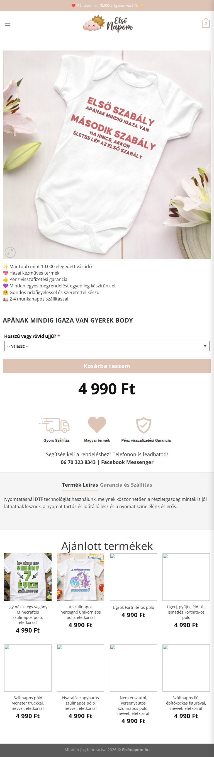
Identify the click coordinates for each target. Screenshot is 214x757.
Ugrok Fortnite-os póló (133, 607)
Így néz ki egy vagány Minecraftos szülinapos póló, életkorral (27, 614)
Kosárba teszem (107, 366)
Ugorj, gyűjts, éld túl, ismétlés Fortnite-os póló (186, 612)
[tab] (80, 484)
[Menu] (7, 23)
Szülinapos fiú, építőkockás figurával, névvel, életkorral (186, 703)
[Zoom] (10, 252)
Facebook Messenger (127, 462)
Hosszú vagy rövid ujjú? (32, 336)
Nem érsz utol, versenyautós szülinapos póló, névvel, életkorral (133, 705)
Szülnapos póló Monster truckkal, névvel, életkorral (27, 703)
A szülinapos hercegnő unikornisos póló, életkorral (80, 612)
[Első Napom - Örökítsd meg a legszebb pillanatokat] (107, 24)
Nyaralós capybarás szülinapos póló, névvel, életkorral (80, 703)
